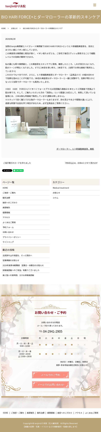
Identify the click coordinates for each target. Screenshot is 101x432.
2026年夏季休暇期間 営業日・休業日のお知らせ (23, 265)
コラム (55, 197)
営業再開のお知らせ (11, 260)
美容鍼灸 (6, 207)
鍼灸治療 (6, 197)
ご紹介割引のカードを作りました (17, 163)
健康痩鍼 (6, 212)
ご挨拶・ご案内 (9, 192)
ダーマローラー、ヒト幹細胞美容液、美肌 (75, 148)
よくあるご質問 (9, 222)
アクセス (6, 217)
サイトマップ (8, 242)
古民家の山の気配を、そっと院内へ (17, 255)
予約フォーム (8, 227)
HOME (3, 28)
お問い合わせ (8, 232)
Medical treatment (61, 187)
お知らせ (14, 28)
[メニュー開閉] (94, 5)
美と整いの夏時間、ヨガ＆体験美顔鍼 (18, 275)
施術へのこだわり (10, 202)
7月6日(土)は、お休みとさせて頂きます (81, 163)
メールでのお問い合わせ (50, 384)
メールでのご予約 (50, 375)
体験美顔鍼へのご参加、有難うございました (21, 270)
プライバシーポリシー (12, 237)
